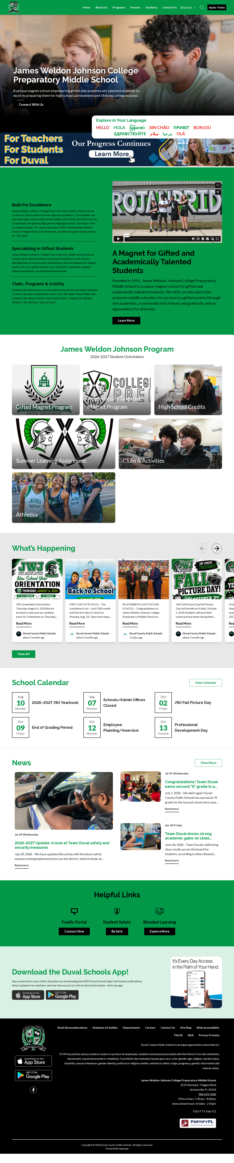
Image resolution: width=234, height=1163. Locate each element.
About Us (101, 7)
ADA (191, 1035)
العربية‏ (167, 133)
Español (119, 127)
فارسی (154, 133)
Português (181, 133)
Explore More (160, 931)
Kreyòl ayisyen (202, 127)
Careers (150, 1027)
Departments (131, 1027)
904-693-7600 (207, 1094)
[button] (217, 548)
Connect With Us (31, 104)
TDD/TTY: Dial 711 (204, 1111)
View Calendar (205, 682)
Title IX (178, 1035)
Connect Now (74, 931)
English (102, 127)
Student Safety (117, 921)
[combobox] (102, 130)
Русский (130, 133)
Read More (24, 623)
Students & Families (105, 1027)
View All (24, 654)
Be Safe (117, 931)
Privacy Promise (209, 1035)
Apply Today (217, 7)
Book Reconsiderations (72, 1027)
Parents (135, 7)
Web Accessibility (208, 1027)
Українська (181, 127)
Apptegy (123, 1148)
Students (151, 7)
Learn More (126, 320)
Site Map (186, 1027)
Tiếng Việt (159, 127)
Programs (119, 7)
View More (208, 763)
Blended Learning (159, 921)
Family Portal (74, 921)
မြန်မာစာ (137, 127)
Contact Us (169, 7)
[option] (119, 127)
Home (86, 7)
